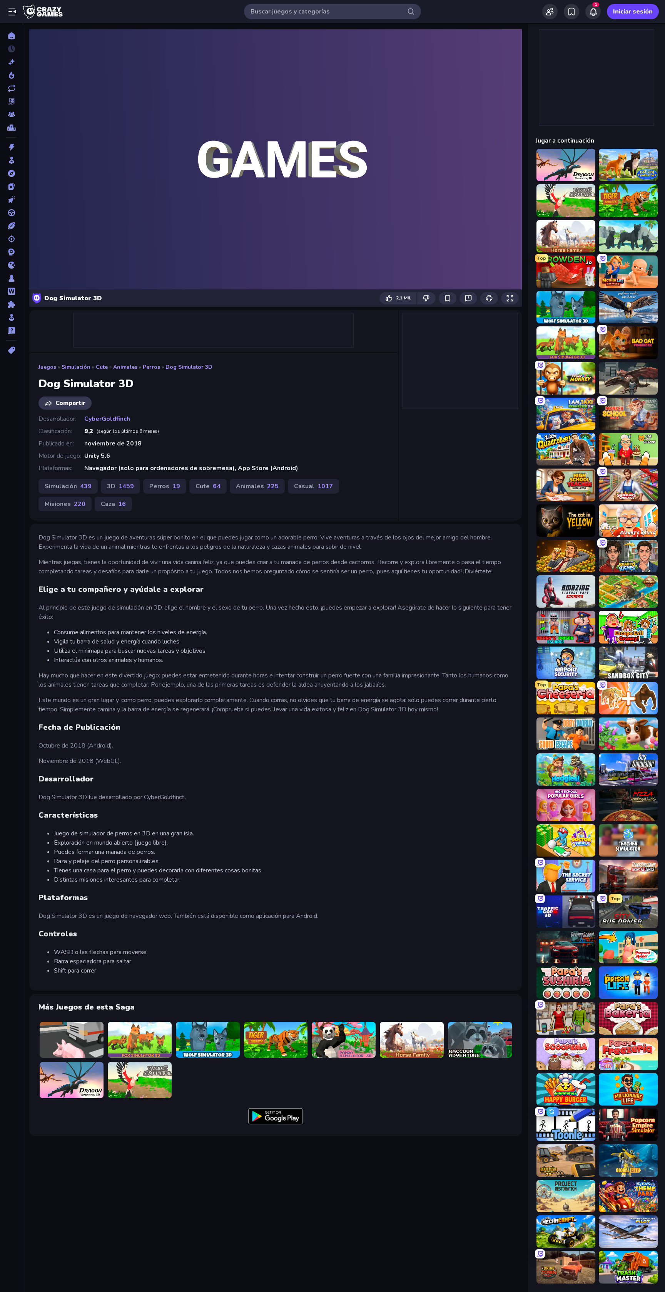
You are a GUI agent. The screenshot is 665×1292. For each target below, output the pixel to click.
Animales (125, 367)
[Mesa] (11, 278)
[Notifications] (593, 11)
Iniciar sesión (633, 11)
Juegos (47, 367)
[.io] (11, 265)
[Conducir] (11, 212)
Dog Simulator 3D (188, 367)
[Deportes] (11, 225)
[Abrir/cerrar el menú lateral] (12, 11)
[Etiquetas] (11, 350)
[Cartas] (11, 186)
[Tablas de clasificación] (11, 127)
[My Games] (571, 11)
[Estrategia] (11, 252)
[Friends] (550, 11)
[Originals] (11, 101)
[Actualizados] (11, 88)
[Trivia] (11, 330)
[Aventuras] (11, 173)
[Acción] (11, 147)
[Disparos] (11, 238)
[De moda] (11, 75)
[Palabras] (11, 291)
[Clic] (11, 199)
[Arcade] (11, 160)
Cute (102, 367)
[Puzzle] (11, 304)
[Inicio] (11, 35)
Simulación (76, 367)
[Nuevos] (11, 62)
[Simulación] (11, 317)
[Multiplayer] (11, 114)
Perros (151, 367)
